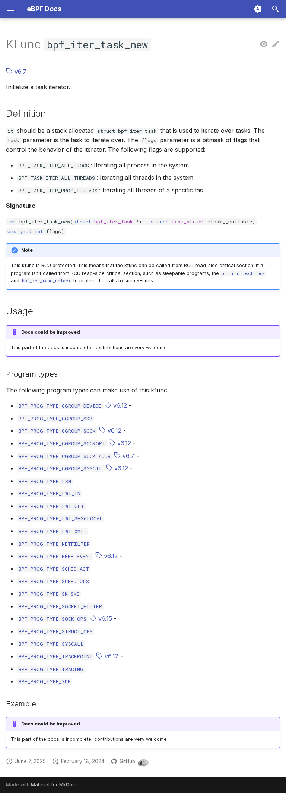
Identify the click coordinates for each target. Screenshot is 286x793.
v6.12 (119, 405)
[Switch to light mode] (257, 8)
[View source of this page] (263, 44)
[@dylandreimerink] (143, 762)
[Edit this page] (275, 44)
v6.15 (104, 618)
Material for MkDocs (54, 784)
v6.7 (19, 71)
